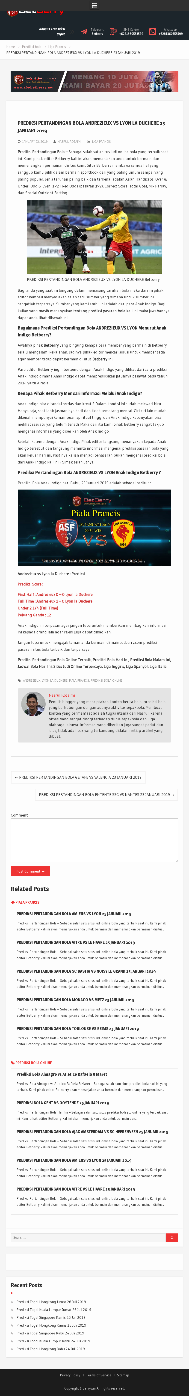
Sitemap (123, 1375)
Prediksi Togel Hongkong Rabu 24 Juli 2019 (51, 1348)
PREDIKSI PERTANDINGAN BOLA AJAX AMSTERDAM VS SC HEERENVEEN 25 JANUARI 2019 (92, 1131)
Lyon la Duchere (55, 680)
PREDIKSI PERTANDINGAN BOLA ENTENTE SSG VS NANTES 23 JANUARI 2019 (104, 794)
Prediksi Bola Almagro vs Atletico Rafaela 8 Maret (62, 1074)
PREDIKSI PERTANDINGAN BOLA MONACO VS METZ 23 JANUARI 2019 (76, 999)
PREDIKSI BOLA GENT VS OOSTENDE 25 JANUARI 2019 (63, 1102)
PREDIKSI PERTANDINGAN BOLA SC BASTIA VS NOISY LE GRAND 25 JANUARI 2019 (86, 971)
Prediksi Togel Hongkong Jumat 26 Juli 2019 (51, 1301)
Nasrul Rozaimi (69, 142)
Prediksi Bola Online (106, 680)
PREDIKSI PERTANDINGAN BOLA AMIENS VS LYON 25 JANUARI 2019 (74, 913)
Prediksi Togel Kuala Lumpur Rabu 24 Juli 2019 (53, 1341)
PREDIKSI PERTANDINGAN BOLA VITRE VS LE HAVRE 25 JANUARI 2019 (76, 942)
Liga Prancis (101, 142)
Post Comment (28, 871)
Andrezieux (31, 680)
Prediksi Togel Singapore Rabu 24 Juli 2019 (50, 1333)
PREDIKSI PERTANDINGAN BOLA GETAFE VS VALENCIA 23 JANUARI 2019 (80, 777)
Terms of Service (98, 1375)
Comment (19, 815)
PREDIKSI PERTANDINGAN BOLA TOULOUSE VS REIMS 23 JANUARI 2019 (78, 1028)
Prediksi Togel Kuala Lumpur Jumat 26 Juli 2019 (54, 1309)
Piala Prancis (79, 680)
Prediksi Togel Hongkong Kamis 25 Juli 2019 (51, 1325)
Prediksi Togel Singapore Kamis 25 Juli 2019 (51, 1317)
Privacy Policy (70, 1375)
